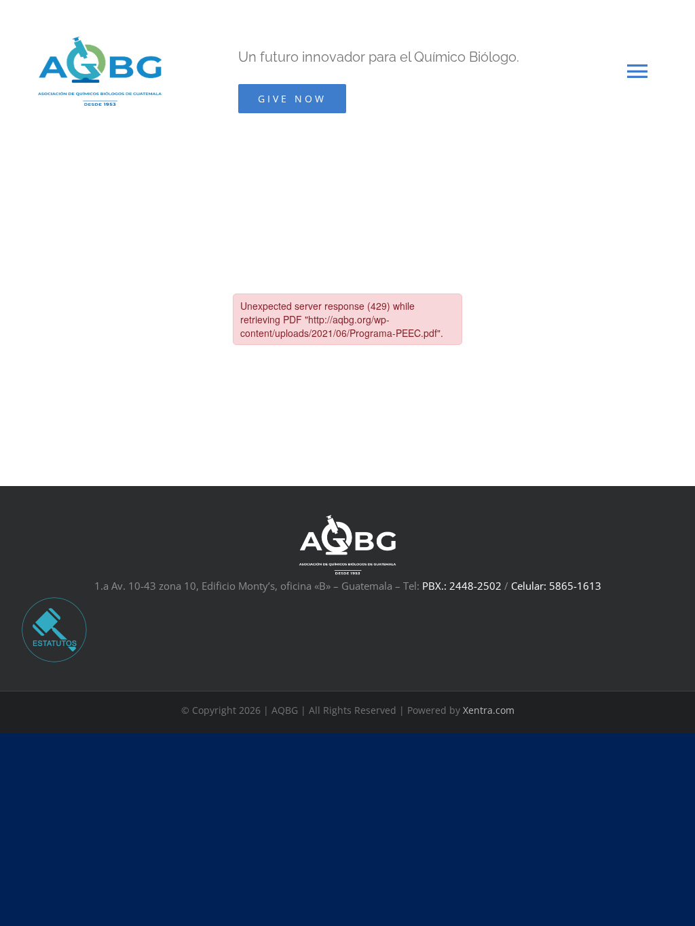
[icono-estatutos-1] (54, 600)
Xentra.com (488, 710)
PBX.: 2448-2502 (462, 585)
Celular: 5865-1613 (556, 585)
